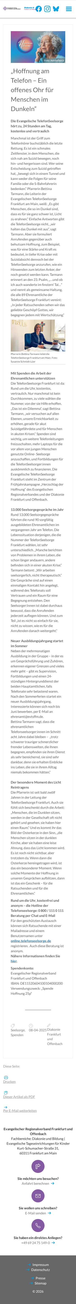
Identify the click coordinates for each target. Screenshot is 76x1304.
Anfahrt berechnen (35, 1183)
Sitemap (40, 1283)
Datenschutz (40, 1270)
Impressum (41, 1265)
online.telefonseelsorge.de (31, 941)
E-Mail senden (35, 1213)
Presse (40, 1278)
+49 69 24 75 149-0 (35, 1243)
